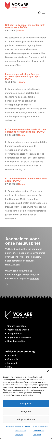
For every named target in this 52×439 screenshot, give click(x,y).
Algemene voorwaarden (19, 337)
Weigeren (26, 411)
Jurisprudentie (14, 333)
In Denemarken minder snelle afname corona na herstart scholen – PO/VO (25, 130)
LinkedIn (34, 278)
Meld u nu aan (12, 264)
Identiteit (12, 363)
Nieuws (20, 30)
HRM (9, 366)
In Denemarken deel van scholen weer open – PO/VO (26, 179)
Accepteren (26, 403)
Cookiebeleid (8, 426)
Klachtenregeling (16, 341)
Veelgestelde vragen (18, 329)
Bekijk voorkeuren (26, 419)
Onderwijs (12, 359)
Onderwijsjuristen (16, 326)
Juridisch (11, 355)
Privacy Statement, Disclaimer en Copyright (23, 430)
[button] (47, 371)
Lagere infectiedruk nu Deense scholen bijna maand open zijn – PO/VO (22, 76)
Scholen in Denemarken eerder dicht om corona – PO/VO (25, 26)
